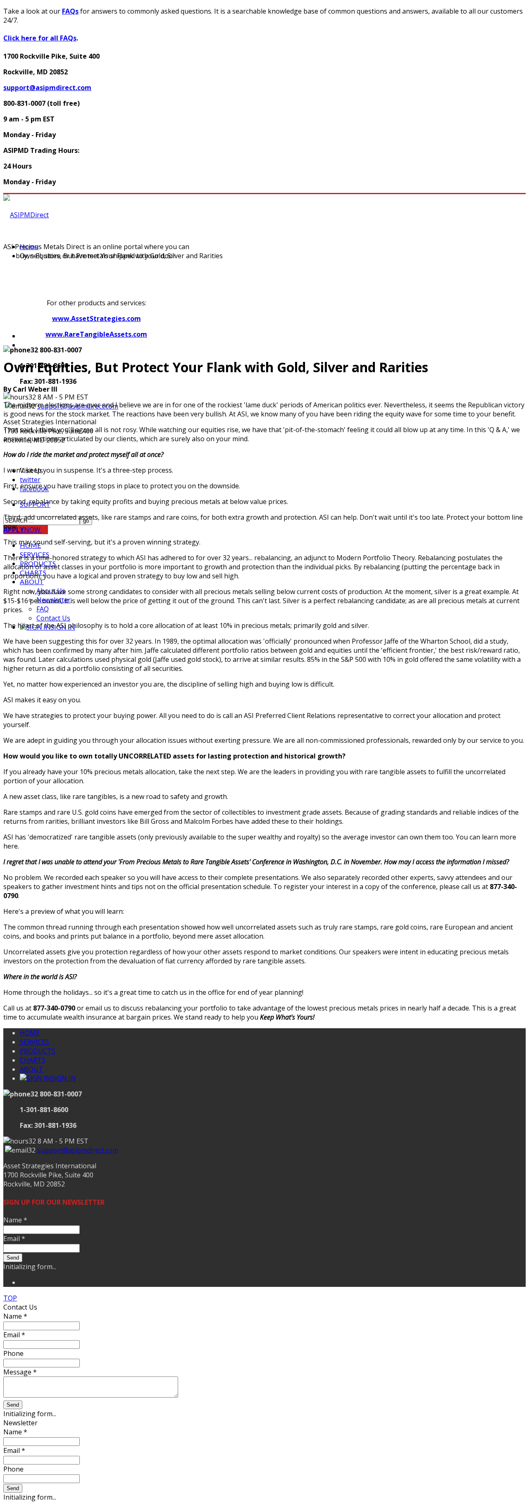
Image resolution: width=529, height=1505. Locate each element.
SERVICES (34, 1041)
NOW (22, 529)
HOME (30, 1032)
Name (15, 1219)
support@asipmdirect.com (47, 87)
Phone (13, 1353)
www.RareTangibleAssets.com (96, 334)
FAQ (42, 608)
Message (20, 1372)
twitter (30, 479)
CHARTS (32, 1060)
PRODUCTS (37, 1051)
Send (13, 1258)
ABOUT (32, 581)
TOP (10, 1298)
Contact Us (53, 618)
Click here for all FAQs (39, 38)
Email (14, 1238)
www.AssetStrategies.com (96, 318)
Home (29, 246)
